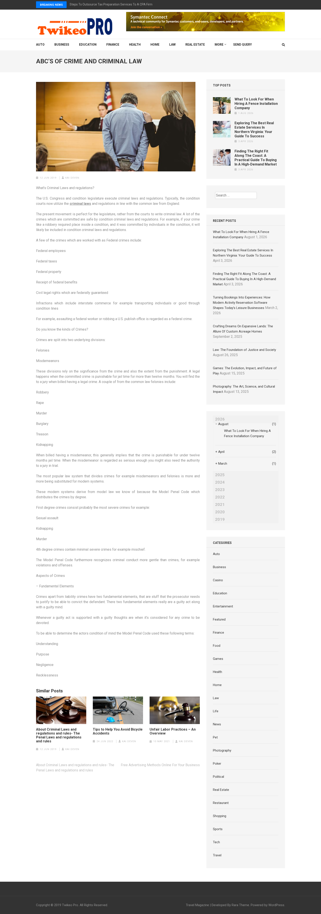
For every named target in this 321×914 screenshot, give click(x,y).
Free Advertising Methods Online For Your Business (160, 765)
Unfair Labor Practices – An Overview (173, 731)
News (217, 724)
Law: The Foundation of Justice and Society (244, 350)
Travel (217, 855)
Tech (216, 842)
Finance (112, 44)
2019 (220, 519)
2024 (220, 482)
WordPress (276, 905)
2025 (220, 475)
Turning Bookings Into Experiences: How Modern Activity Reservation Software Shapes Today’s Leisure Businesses (241, 302)
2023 (220, 489)
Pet (215, 737)
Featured (219, 619)
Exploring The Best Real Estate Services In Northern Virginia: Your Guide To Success (254, 129)
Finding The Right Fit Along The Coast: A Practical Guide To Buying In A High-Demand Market (256, 157)
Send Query (242, 44)
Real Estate (195, 44)
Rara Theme (240, 905)
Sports (218, 829)
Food (216, 646)
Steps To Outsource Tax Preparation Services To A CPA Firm (111, 4)
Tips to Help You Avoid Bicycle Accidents (118, 731)
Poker (217, 764)
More (219, 44)
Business (61, 44)
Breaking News (51, 4)
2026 (220, 419)
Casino (218, 580)
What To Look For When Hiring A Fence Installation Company (256, 103)
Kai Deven (72, 177)
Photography (222, 750)
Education (88, 44)
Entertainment (223, 606)
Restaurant (221, 803)
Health (135, 44)
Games (218, 659)
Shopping (219, 816)
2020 (220, 512)
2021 (220, 504)
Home (154, 44)
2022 (220, 497)
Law (172, 44)
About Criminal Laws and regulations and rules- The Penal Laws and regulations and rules (58, 735)
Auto (40, 44)
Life (215, 711)
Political (218, 777)
